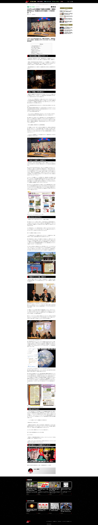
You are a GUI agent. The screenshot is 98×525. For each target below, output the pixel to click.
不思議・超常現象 (33, 1)
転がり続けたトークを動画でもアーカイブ (37, 53)
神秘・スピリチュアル (48, 1)
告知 (62, 1)
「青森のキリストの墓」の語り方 (35, 50)
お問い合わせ (59, 521)
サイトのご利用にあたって (49, 521)
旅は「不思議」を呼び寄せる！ (35, 47)
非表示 (42, 44)
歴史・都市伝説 (40, 1)
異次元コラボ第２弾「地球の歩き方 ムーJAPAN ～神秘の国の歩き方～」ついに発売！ (39, 465)
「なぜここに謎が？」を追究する (35, 48)
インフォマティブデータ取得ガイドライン (67, 521)
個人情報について (55, 521)
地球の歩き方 (33, 14)
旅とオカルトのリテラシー (35, 49)
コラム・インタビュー (56, 1)
